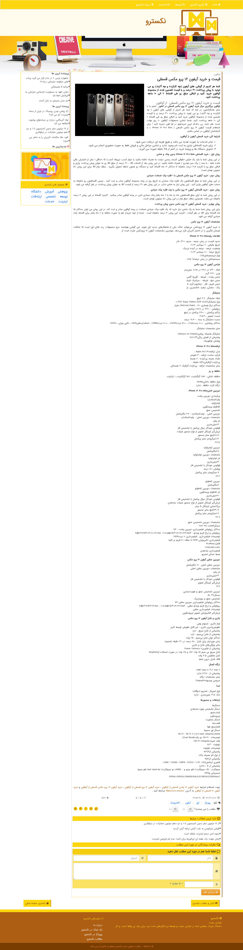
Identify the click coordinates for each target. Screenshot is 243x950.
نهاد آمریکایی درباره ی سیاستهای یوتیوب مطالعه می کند (48, 121)
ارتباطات (36, 196)
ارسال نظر (209, 892)
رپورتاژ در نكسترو (93, 934)
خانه (215, 5)
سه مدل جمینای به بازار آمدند (53, 100)
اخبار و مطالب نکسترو (204, 903)
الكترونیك (175, 803)
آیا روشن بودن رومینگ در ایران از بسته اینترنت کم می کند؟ (48, 113)
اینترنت (63, 201)
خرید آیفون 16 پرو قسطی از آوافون (142, 787)
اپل (197, 803)
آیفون (188, 803)
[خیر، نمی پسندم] (175, 809)
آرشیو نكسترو (197, 5)
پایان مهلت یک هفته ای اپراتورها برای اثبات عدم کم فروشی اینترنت (185, 839)
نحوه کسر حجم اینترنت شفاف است (201, 833)
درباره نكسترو (143, 5)
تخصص (51, 196)
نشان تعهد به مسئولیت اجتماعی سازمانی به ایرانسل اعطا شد (46, 93)
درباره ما (97, 925)
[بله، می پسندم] (190, 809)
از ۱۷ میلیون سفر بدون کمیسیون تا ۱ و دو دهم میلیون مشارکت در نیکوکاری (181, 823)
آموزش (49, 191)
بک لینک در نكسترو (91, 930)
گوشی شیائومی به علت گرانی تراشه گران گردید (196, 828)
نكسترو (156, 21)
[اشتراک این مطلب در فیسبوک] (91, 808)
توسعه (179, 5)
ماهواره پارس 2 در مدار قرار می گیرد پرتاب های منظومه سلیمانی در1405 (47, 79)
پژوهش (63, 191)
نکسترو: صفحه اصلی (35, 903)
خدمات (163, 5)
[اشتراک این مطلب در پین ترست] (80, 808)
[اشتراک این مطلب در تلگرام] (96, 808)
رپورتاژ (208, 803)
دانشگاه (36, 191)
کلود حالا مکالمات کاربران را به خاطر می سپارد (48, 139)
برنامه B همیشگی (59, 87)
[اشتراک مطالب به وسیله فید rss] (75, 808)
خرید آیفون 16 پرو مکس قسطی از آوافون (101, 787)
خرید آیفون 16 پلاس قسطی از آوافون (180, 787)
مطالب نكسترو (94, 939)
